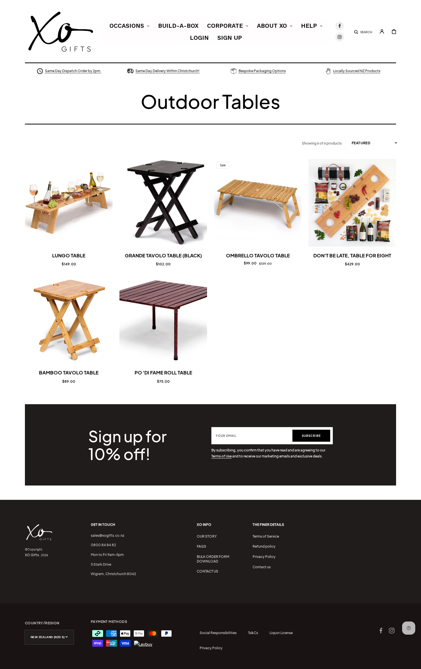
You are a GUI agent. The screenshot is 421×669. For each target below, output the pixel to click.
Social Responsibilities (218, 633)
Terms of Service (266, 536)
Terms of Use (221, 456)
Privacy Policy (264, 556)
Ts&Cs (253, 633)
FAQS (201, 546)
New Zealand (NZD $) (48, 637)
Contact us (262, 567)
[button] (363, 31)
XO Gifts (32, 555)
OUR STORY (207, 536)
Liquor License (281, 633)
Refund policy (264, 546)
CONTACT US (207, 571)
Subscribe (311, 435)
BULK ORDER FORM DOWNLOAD (213, 558)
